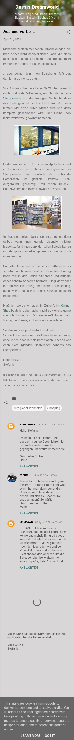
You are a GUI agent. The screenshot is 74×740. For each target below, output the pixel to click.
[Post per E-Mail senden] (14, 400)
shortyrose (28, 424)
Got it (50, 736)
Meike (24, 475)
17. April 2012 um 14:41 (50, 424)
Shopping (53, 408)
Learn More (31, 736)
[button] (68, 33)
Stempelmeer (13, 98)
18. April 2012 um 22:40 (48, 522)
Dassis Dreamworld (37, 7)
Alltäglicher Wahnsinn (27, 408)
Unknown (26, 522)
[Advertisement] (37, 683)
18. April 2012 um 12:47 (43, 475)
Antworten (29, 466)
